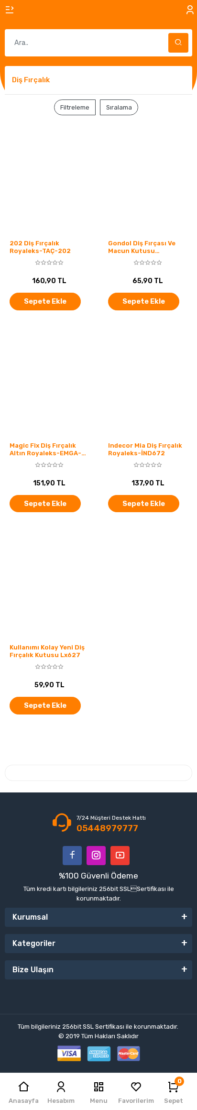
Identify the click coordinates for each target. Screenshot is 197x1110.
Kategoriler (33, 943)
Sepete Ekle (45, 301)
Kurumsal (30, 917)
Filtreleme (74, 107)
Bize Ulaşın (33, 969)
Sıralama (119, 107)
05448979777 (107, 828)
